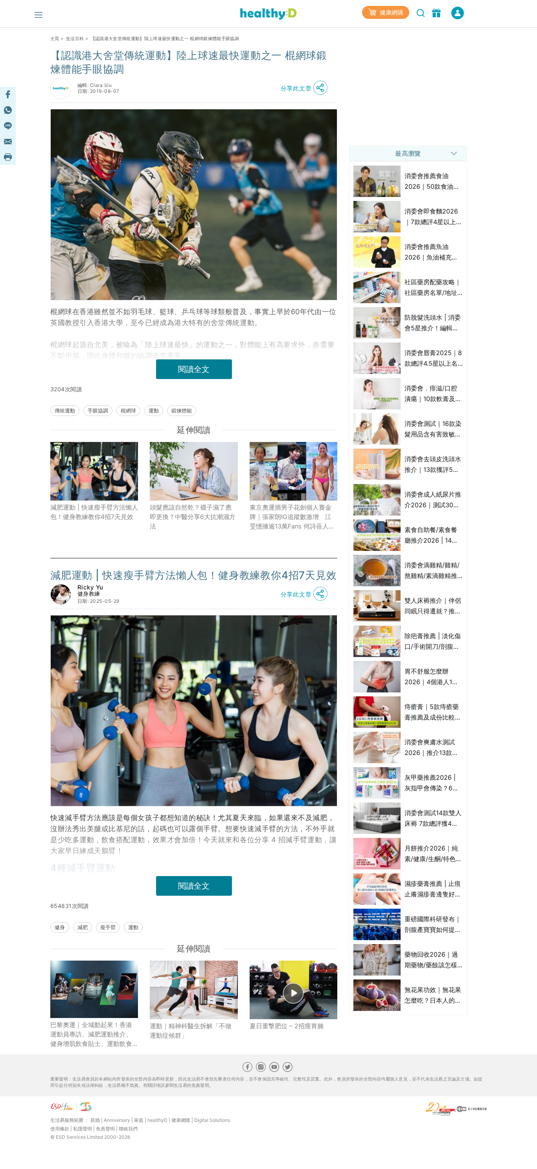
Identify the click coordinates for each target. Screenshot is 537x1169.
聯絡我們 (128, 1129)
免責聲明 (105, 1129)
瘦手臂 (108, 927)
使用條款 (59, 1129)
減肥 (82, 927)
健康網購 (390, 12)
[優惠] (437, 12)
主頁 (54, 38)
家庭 (138, 1120)
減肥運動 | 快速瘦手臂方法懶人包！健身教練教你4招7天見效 (94, 512)
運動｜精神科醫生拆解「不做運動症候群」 (191, 1030)
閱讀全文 (194, 369)
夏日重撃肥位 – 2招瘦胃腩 (287, 1026)
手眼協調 (98, 410)
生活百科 (75, 38)
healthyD (157, 1120)
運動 (154, 410)
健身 (60, 927)
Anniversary (117, 1120)
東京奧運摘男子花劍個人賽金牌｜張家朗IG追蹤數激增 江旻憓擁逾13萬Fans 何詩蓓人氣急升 (292, 517)
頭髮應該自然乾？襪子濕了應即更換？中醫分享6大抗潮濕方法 (192, 516)
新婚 (95, 1120)
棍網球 (128, 410)
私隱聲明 (82, 1129)
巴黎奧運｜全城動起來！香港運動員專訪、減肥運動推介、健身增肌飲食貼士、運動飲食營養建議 (91, 1034)
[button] (306, 88)
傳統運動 (65, 410)
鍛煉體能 (181, 410)
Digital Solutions (212, 1120)
